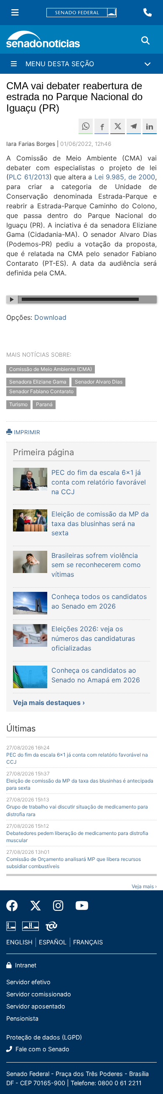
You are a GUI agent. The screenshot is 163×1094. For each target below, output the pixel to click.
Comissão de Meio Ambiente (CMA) (50, 369)
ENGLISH (19, 942)
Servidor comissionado (38, 994)
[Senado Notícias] (43, 42)
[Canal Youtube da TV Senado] (79, 906)
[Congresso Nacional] (30, 925)
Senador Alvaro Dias (98, 382)
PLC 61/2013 (29, 177)
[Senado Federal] (81, 13)
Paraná (44, 404)
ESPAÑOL (52, 942)
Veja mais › (144, 886)
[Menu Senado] (15, 13)
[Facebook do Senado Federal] (15, 906)
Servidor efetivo (28, 981)
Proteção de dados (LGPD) (44, 1037)
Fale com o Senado (41, 1049)
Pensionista (22, 1018)
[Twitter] (35, 906)
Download (50, 317)
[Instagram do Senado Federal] (58, 906)
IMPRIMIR (26, 432)
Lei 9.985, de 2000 (124, 177)
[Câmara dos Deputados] (11, 925)
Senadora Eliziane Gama (37, 382)
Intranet (24, 965)
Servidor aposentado (35, 1006)
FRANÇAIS (88, 942)
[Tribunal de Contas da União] (51, 925)
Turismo (18, 404)
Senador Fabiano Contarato (41, 392)
